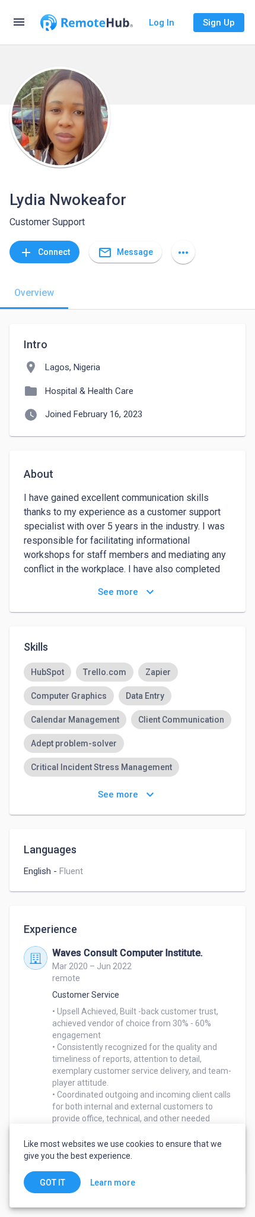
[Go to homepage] (86, 22)
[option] (47, 672)
